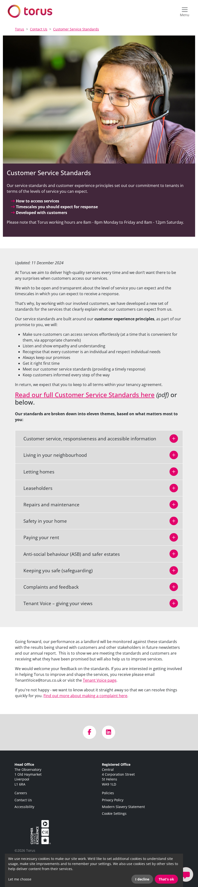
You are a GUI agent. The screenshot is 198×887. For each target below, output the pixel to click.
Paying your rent (38, 537)
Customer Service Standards (76, 29)
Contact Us (38, 29)
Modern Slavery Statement (123, 806)
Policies (108, 793)
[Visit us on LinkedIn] (108, 732)
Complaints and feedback (48, 587)
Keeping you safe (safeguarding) (55, 570)
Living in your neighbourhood (52, 455)
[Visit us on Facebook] (89, 732)
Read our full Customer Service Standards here (85, 395)
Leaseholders (35, 488)
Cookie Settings (114, 813)
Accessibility (24, 806)
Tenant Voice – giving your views (55, 603)
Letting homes (36, 471)
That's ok (166, 879)
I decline (142, 879)
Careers (20, 793)
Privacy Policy (112, 800)
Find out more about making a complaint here (85, 695)
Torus (19, 29)
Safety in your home (42, 521)
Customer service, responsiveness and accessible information (87, 438)
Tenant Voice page (99, 680)
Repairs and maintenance (48, 504)
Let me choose (19, 879)
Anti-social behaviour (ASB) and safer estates (69, 554)
